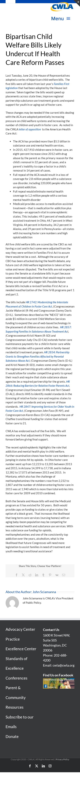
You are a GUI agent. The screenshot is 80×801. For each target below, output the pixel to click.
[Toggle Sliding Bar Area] (76, 3)
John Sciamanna (44, 592)
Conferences (16, 678)
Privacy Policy (62, 759)
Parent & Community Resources (16, 697)
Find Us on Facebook (58, 675)
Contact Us (51, 630)
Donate (12, 736)
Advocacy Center (20, 629)
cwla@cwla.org (63, 665)
